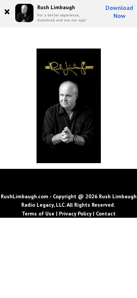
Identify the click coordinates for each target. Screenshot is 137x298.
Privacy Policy (75, 213)
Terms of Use (38, 213)
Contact (106, 213)
